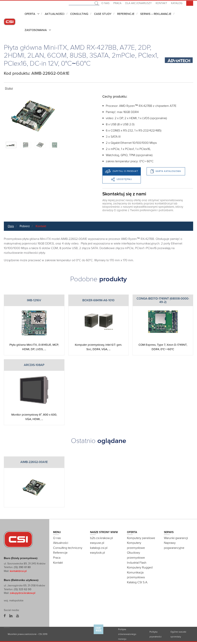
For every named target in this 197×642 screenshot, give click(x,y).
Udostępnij (124, 179)
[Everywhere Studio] (98, 633)
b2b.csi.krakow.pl (101, 538)
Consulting (79, 14)
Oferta (30, 14)
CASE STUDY (102, 14)
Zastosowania (36, 30)
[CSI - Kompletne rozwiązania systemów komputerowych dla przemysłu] (18, 539)
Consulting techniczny (67, 548)
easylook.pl (97, 553)
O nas (105, 3)
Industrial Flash (136, 563)
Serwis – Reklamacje (155, 14)
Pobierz (25, 226)
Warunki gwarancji (176, 538)
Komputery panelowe (141, 538)
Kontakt (161, 3)
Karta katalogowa (168, 171)
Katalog (176, 3)
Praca (117, 3)
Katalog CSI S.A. (137, 582)
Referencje (125, 14)
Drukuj (9, 88)
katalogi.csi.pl (98, 548)
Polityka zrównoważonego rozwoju (127, 634)
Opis (11, 226)
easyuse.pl (97, 543)
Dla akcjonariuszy (138, 3)
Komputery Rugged (140, 567)
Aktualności (54, 14)
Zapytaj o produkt (125, 171)
